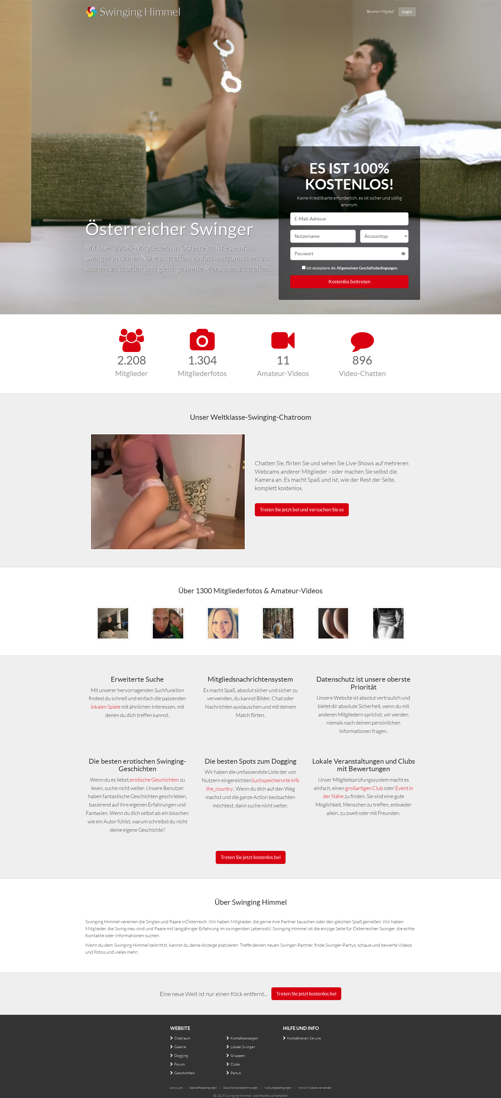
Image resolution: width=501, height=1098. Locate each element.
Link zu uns (176, 1087)
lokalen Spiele (106, 706)
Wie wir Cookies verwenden (314, 1087)
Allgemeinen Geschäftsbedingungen (367, 268)
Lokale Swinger (242, 1046)
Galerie (180, 1046)
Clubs (235, 1064)
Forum (179, 1064)
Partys (235, 1072)
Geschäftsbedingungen (203, 1087)
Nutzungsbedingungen (277, 1087)
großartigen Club (364, 788)
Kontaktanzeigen (244, 1038)
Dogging (181, 1055)
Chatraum (182, 1038)
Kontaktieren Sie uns (304, 1038)
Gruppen (237, 1055)
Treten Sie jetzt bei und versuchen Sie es (302, 509)
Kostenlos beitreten (349, 281)
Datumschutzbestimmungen (240, 1087)
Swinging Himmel (139, 11)
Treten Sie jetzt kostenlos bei (251, 857)
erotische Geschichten (154, 779)
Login (407, 11)
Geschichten (184, 1072)
